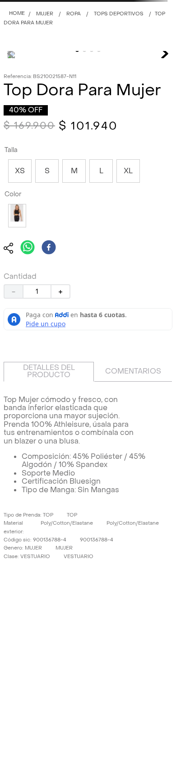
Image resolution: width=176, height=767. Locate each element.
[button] (20, 171)
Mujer (44, 13)
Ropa (73, 13)
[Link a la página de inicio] (17, 14)
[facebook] (49, 248)
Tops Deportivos (119, 13)
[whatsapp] (27, 248)
